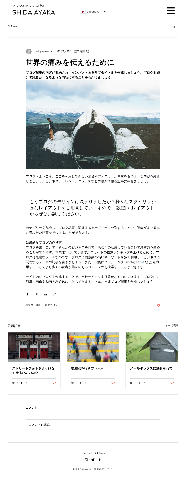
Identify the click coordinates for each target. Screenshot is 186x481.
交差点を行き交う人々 (87, 368)
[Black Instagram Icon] (86, 460)
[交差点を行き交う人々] (93, 347)
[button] (171, 10)
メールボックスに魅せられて (151, 368)
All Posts (12, 26)
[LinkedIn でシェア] (45, 294)
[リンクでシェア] (54, 294)
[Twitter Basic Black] (93, 460)
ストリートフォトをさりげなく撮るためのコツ (33, 370)
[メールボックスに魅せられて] (152, 347)
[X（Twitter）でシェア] (36, 294)
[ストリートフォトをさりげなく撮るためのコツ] (34, 347)
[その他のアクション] (158, 51)
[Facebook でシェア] (27, 294)
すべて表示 (172, 325)
